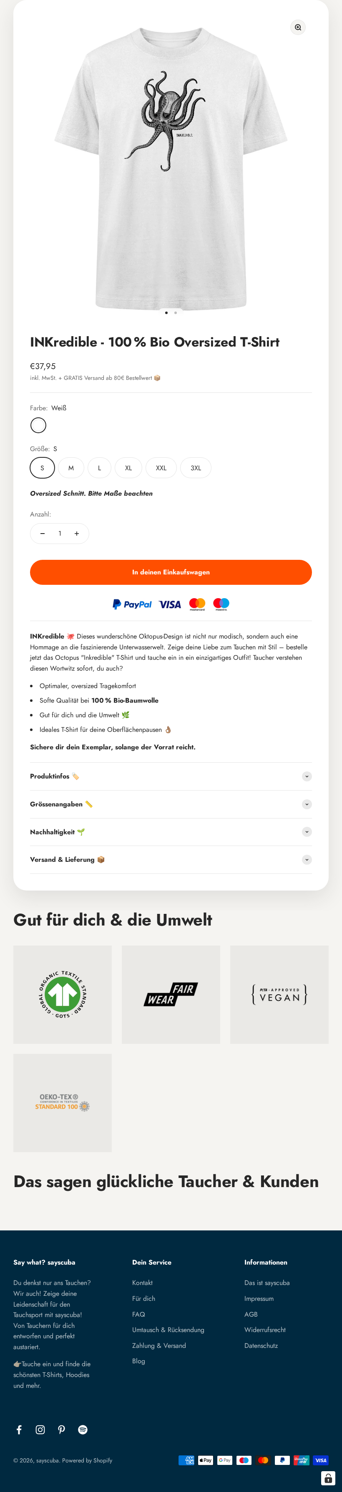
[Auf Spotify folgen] (82, 1429)
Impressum (259, 1298)
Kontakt (142, 1282)
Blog (138, 1361)
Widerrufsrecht (265, 1330)
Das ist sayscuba (267, 1282)
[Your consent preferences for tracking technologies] (328, 1478)
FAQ (138, 1314)
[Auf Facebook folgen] (19, 1429)
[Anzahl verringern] (42, 534)
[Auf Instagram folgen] (40, 1429)
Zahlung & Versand (159, 1345)
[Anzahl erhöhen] (77, 534)
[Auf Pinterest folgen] (61, 1429)
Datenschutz (261, 1345)
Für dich (143, 1298)
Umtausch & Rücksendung (168, 1330)
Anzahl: (40, 514)
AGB (251, 1314)
